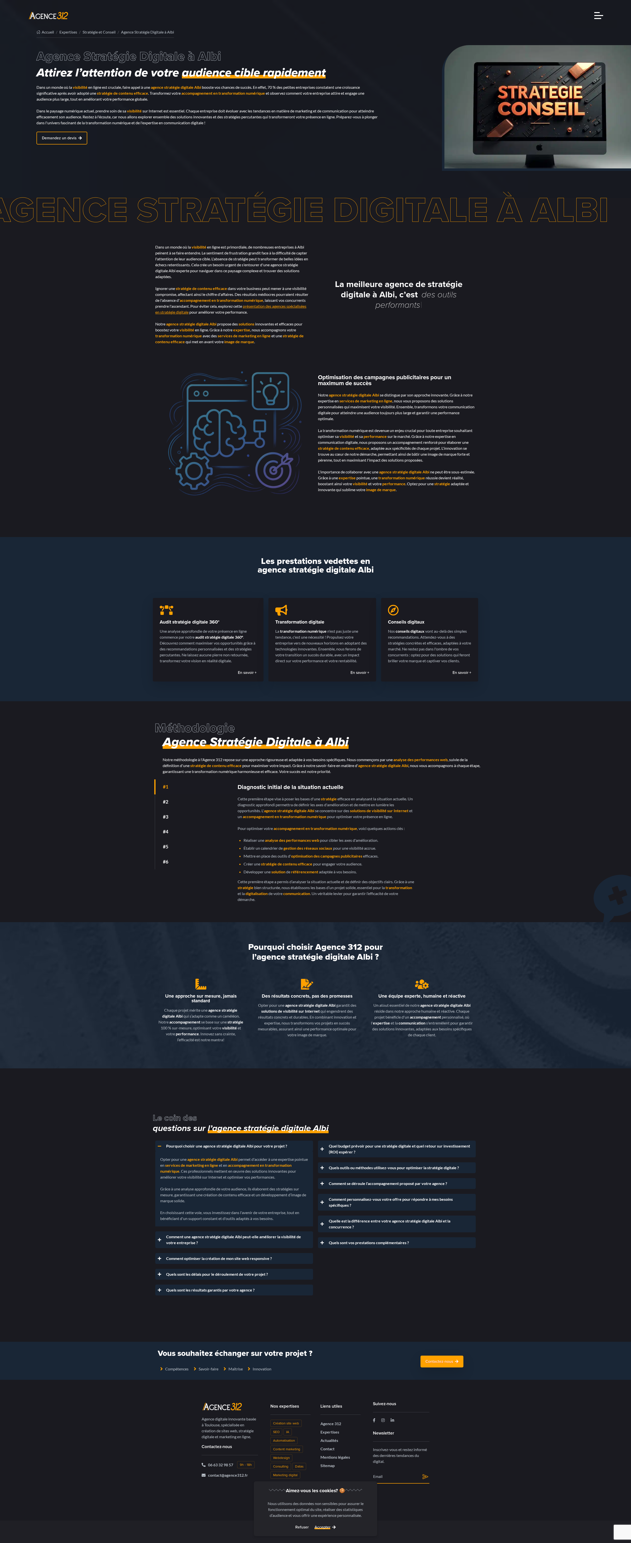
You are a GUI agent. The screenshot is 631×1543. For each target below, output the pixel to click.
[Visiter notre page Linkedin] (392, 1419)
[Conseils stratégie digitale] (429, 640)
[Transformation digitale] (322, 640)
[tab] (196, 786)
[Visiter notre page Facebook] (374, 1419)
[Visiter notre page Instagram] (383, 1419)
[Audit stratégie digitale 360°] (208, 640)
